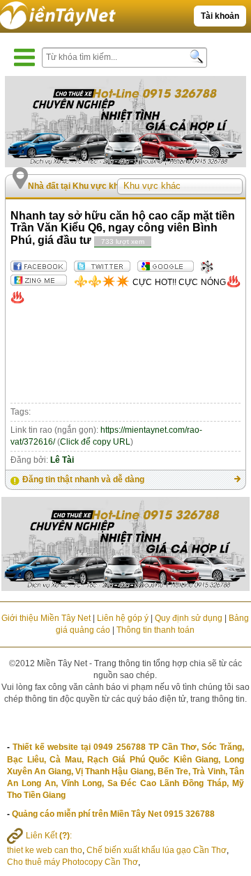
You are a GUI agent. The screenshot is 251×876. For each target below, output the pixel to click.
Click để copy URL (95, 442)
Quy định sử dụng (188, 618)
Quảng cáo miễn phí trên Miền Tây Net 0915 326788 (113, 814)
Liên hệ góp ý (123, 618)
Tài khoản (220, 16)
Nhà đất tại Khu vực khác (78, 186)
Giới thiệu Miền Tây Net (46, 618)
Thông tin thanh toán (155, 630)
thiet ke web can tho (44, 850)
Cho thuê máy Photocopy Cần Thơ (72, 862)
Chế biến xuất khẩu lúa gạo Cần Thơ (156, 850)
